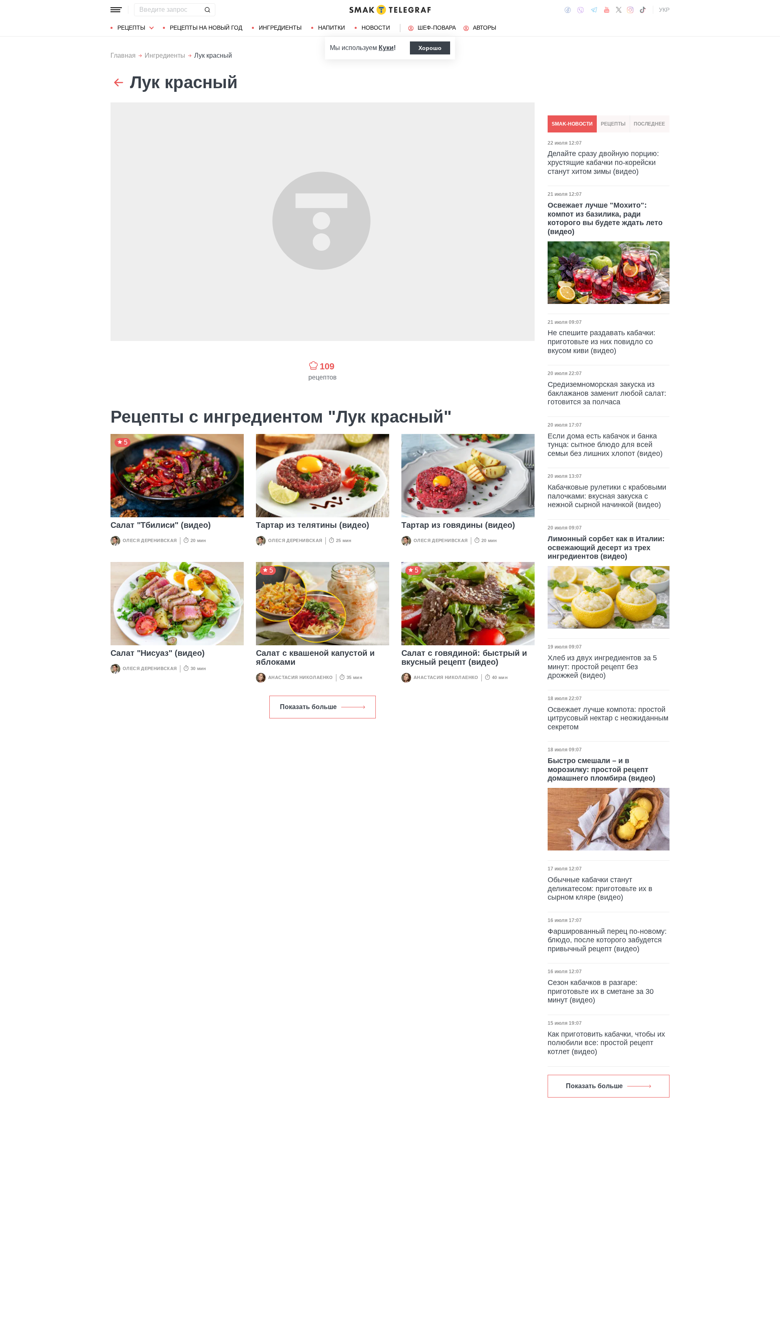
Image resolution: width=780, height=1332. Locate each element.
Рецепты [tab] (613, 124)
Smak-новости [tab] (572, 124)
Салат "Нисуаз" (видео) (157, 653)
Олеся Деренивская (150, 540)
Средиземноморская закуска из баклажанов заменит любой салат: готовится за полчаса (607, 393)
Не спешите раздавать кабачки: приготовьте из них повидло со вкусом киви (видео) (601, 342)
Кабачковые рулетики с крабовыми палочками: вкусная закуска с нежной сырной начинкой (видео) (607, 496)
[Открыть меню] (116, 10)
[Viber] (580, 9)
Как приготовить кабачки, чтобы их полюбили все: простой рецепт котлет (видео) (606, 1043)
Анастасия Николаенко (300, 677)
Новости (376, 27)
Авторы (484, 27)
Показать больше (308, 706)
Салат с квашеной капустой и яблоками (315, 657)
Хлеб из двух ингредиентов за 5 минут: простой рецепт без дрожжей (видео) (602, 666)
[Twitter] (618, 9)
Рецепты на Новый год (206, 27)
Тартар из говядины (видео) (458, 525)
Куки (386, 47)
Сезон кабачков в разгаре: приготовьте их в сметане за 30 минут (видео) (601, 991)
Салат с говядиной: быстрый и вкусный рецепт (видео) (464, 657)
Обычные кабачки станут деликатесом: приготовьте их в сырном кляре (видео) (600, 888)
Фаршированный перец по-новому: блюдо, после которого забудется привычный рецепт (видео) (607, 940)
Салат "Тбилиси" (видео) (160, 525)
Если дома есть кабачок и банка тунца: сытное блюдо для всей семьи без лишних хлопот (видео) (605, 445)
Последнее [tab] (649, 124)
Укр (664, 10)
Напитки (331, 27)
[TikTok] (642, 9)
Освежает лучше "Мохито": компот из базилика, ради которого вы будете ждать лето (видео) (605, 218)
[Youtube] (606, 9)
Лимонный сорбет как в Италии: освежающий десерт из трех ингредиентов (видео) (606, 547)
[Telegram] (593, 10)
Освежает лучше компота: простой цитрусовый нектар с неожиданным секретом (608, 718)
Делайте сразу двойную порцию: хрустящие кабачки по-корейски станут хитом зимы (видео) (603, 163)
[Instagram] (630, 10)
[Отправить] (207, 9)
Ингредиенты (280, 27)
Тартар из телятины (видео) (312, 525)
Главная (123, 55)
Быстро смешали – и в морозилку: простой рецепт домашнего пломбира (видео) (601, 769)
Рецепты (131, 27)
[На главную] (390, 10)
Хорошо (430, 48)
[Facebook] (568, 10)
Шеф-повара (437, 27)
